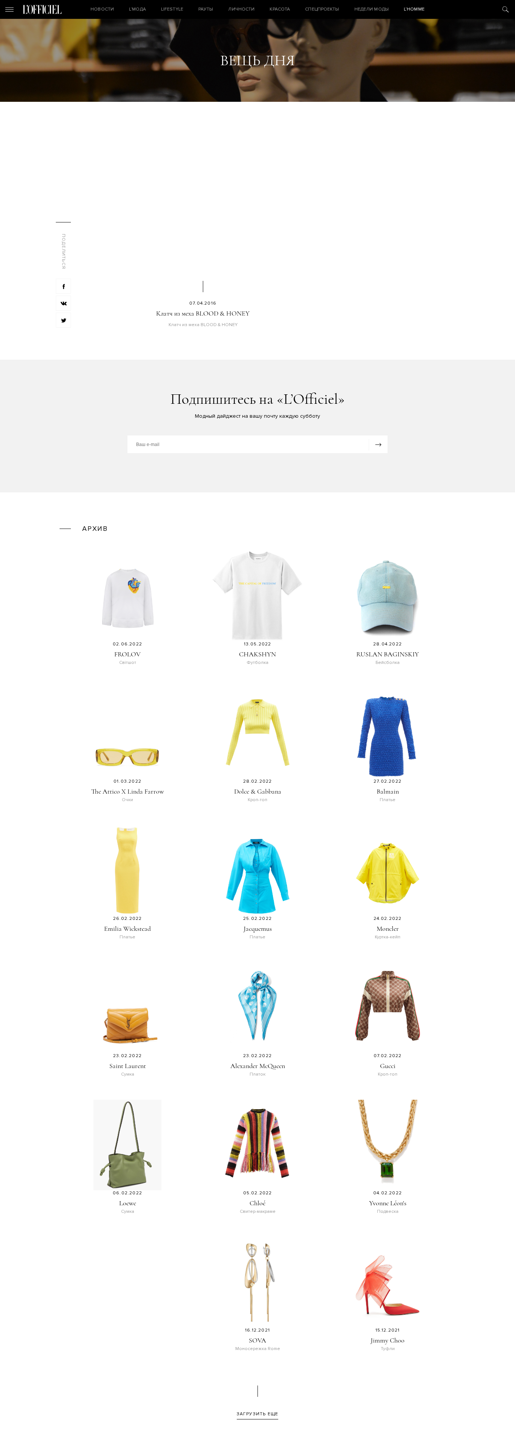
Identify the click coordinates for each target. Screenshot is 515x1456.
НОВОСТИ (102, 9)
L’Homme (414, 9)
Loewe (127, 1203)
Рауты (205, 9)
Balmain (388, 791)
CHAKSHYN (257, 654)
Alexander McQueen (257, 1066)
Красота (280, 9)
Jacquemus (258, 928)
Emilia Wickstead (127, 928)
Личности (241, 9)
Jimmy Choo (388, 1340)
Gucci (387, 1066)
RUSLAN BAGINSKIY (387, 654)
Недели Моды (371, 9)
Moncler (388, 928)
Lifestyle (172, 9)
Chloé (257, 1203)
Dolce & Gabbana (257, 791)
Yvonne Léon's (387, 1203)
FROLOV (127, 654)
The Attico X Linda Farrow (127, 791)
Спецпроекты (322, 9)
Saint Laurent (127, 1066)
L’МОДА (137, 9)
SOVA (257, 1340)
